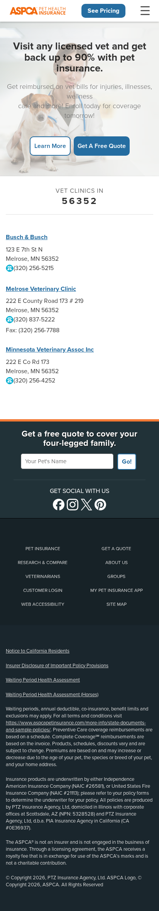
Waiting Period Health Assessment (43, 680)
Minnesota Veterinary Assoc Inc (50, 350)
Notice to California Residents (37, 651)
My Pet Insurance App (116, 590)
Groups (116, 576)
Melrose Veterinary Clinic (41, 289)
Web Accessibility (42, 604)
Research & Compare (43, 562)
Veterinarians (42, 576)
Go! (127, 462)
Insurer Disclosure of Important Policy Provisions (57, 666)
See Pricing (103, 11)
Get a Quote (116, 548)
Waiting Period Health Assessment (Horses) (52, 695)
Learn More (50, 145)
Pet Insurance (42, 548)
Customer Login (43, 590)
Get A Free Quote (102, 145)
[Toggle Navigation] (145, 10)
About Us (116, 562)
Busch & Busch (26, 237)
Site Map (117, 604)
